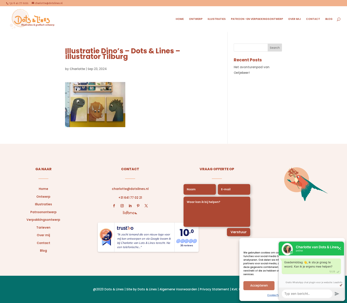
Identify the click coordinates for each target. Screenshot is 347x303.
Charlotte (77, 69)
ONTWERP (195, 19)
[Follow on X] (146, 206)
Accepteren (259, 285)
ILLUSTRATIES (217, 19)
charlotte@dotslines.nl (130, 189)
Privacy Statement (214, 289)
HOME (180, 19)
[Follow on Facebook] (114, 206)
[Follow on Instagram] (122, 206)
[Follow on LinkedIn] (130, 206)
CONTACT (313, 19)
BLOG (329, 19)
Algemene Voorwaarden (178, 289)
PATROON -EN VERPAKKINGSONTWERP (257, 19)
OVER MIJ (294, 19)
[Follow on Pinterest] (138, 206)
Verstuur (239, 231)
